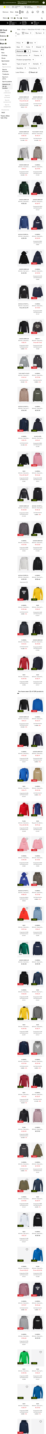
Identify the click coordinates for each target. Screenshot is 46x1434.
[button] (27, 33)
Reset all (34, 72)
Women (5, 12)
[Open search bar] (41, 18)
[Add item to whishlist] (27, 80)
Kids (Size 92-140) (34, 29)
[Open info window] (44, 3)
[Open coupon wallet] (22, 12)
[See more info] (24, 109)
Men (11, 12)
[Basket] (43, 12)
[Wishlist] (37, 12)
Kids (16, 12)
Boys (24, 29)
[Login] (27, 12)
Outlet (7, 6)
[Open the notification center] (32, 12)
